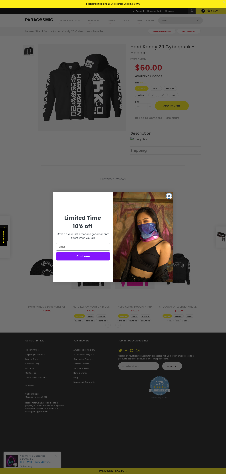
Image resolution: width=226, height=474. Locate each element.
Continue (83, 256)
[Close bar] (224, 2)
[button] (3, 237)
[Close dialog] (169, 196)
